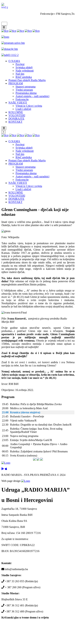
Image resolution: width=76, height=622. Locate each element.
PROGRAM (15, 83)
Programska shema (26, 92)
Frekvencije (22, 99)
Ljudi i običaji (23, 108)
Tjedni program (24, 89)
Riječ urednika (24, 77)
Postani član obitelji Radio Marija (27, 80)
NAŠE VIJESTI (17, 102)
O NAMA (14, 61)
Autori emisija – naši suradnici (32, 96)
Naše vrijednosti (25, 70)
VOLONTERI (16, 115)
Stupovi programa (26, 86)
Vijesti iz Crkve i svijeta (29, 105)
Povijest (20, 64)
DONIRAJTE (16, 118)
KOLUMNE (15, 112)
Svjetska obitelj (24, 67)
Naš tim (20, 73)
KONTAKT (15, 121)
